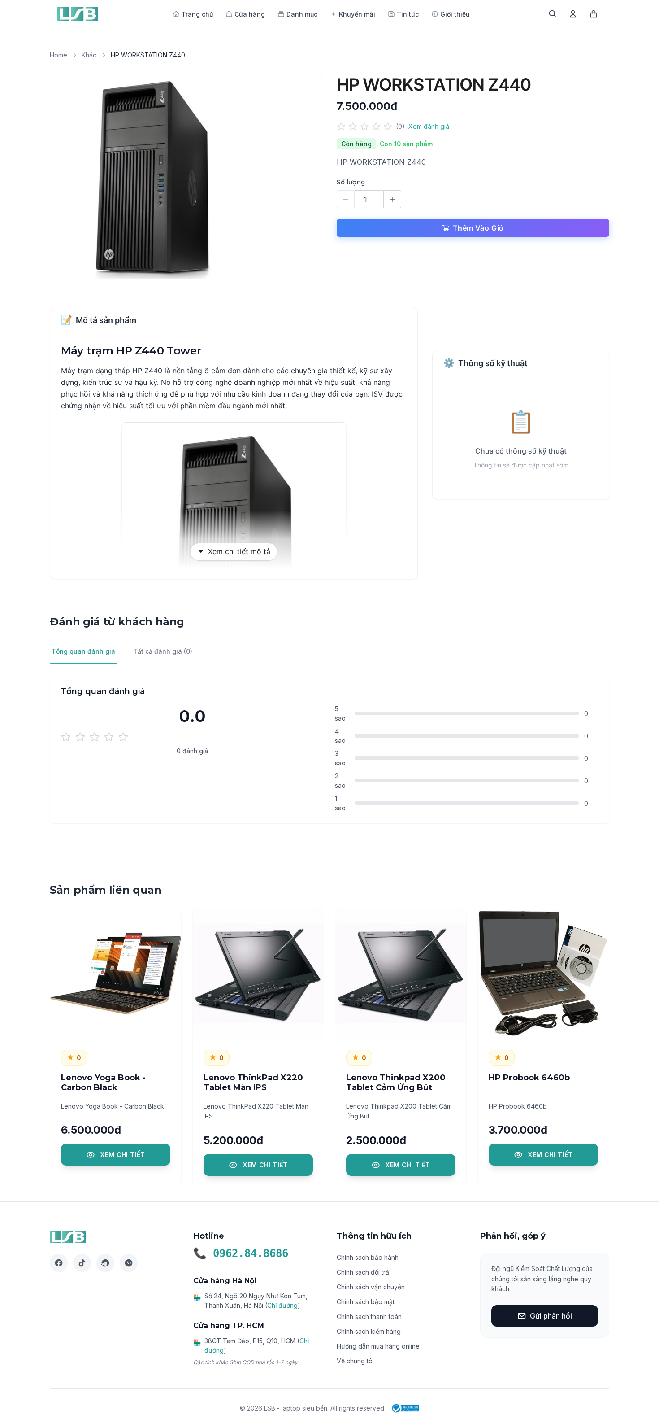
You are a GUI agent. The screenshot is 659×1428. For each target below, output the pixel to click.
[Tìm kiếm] (553, 14)
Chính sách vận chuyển (371, 1287)
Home (58, 55)
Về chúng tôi (355, 1361)
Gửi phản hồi (551, 1315)
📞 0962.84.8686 (240, 1253)
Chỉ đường (282, 1305)
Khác (89, 55)
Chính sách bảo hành (368, 1257)
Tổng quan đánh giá (83, 651)
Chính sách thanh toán (369, 1316)
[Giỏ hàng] (593, 13)
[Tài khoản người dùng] (572, 13)
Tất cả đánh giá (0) (162, 651)
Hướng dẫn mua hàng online (378, 1346)
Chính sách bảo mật (366, 1302)
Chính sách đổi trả (363, 1272)
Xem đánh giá (428, 126)
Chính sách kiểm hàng (369, 1331)
